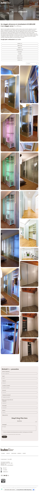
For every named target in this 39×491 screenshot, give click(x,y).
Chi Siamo (3, 453)
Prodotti (8, 453)
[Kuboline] (6, 2)
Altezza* (3, 410)
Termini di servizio (17, 434)
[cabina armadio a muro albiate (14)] (29, 171)
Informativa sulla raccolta (10, 489)
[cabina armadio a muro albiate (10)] (10, 335)
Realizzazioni (13, 453)
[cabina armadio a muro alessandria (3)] (29, 254)
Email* (3, 376)
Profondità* (4, 405)
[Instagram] (3, 475)
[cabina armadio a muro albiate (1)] (10, 69)
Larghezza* (4, 400)
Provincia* (4, 390)
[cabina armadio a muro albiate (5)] (10, 210)
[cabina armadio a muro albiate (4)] (10, 171)
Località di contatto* (6, 385)
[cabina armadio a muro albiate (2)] (10, 94)
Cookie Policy (18, 487)
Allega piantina (5, 415)
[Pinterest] (6, 475)
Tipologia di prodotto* (6, 395)
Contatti (24, 453)
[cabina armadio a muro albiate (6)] (10, 248)
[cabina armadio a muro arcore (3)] (29, 325)
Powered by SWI (34, 487)
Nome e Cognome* (6, 371)
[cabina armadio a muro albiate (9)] (10, 311)
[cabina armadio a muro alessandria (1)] (29, 204)
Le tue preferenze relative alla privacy (23, 489)
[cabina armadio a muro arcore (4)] (29, 350)
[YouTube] (4, 475)
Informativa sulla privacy (13, 434)
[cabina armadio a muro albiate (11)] (29, 84)
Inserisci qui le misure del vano (7, 399)
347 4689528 (5, 469)
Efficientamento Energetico (28, 487)
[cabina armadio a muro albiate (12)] (29, 123)
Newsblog (19, 453)
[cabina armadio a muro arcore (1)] (29, 274)
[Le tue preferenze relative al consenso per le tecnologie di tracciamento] (2, 489)
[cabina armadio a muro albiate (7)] (10, 287)
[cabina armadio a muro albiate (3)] (10, 132)
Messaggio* (4, 424)
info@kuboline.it (5, 471)
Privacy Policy (22, 487)
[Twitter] (8, 475)
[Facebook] (1, 475)
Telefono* (4, 380)
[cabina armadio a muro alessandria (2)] (29, 233)
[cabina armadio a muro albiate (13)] (29, 147)
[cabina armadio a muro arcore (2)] (29, 300)
